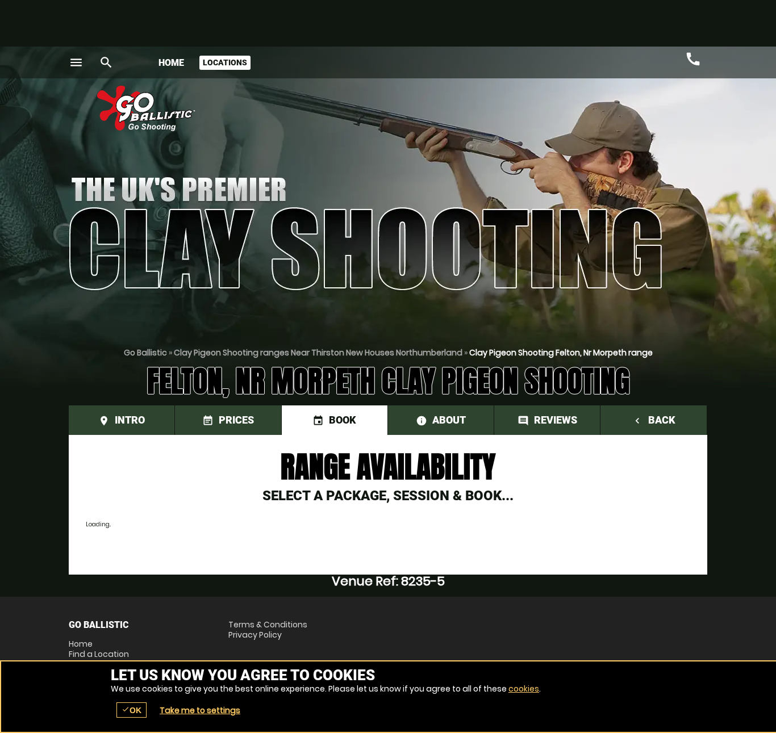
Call (693, 59)
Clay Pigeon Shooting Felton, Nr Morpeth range (561, 352)
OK (131, 710)
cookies (523, 688)
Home (171, 62)
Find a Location (99, 654)
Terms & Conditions (267, 624)
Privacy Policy (255, 634)
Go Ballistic (145, 352)
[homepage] (304, 108)
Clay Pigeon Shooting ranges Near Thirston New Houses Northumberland (318, 352)
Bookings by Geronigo (508, 113)
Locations (225, 62)
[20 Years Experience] (639, 113)
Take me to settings (200, 710)
